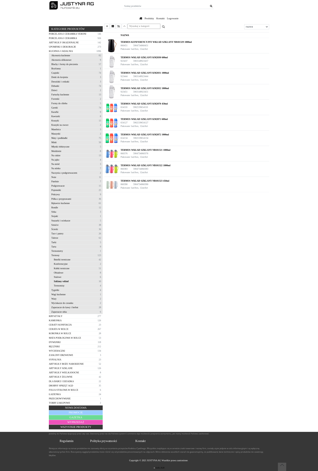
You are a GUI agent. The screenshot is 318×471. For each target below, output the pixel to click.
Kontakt (160, 18)
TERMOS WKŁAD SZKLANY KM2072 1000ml (145, 134)
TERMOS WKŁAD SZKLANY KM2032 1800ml (145, 88)
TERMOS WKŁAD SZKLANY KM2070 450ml (144, 103)
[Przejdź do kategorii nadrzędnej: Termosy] (107, 26)
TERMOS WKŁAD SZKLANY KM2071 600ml (144, 119)
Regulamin (67, 441)
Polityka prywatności (103, 441)
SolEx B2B (160, 468)
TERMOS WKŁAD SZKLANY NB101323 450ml (145, 181)
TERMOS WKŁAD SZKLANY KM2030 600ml (144, 57)
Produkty (149, 18)
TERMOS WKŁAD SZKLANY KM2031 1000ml (145, 73)
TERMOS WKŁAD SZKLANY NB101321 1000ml (145, 150)
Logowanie (173, 18)
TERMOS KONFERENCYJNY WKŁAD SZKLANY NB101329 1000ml (156, 42)
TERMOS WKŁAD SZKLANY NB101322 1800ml (145, 165)
